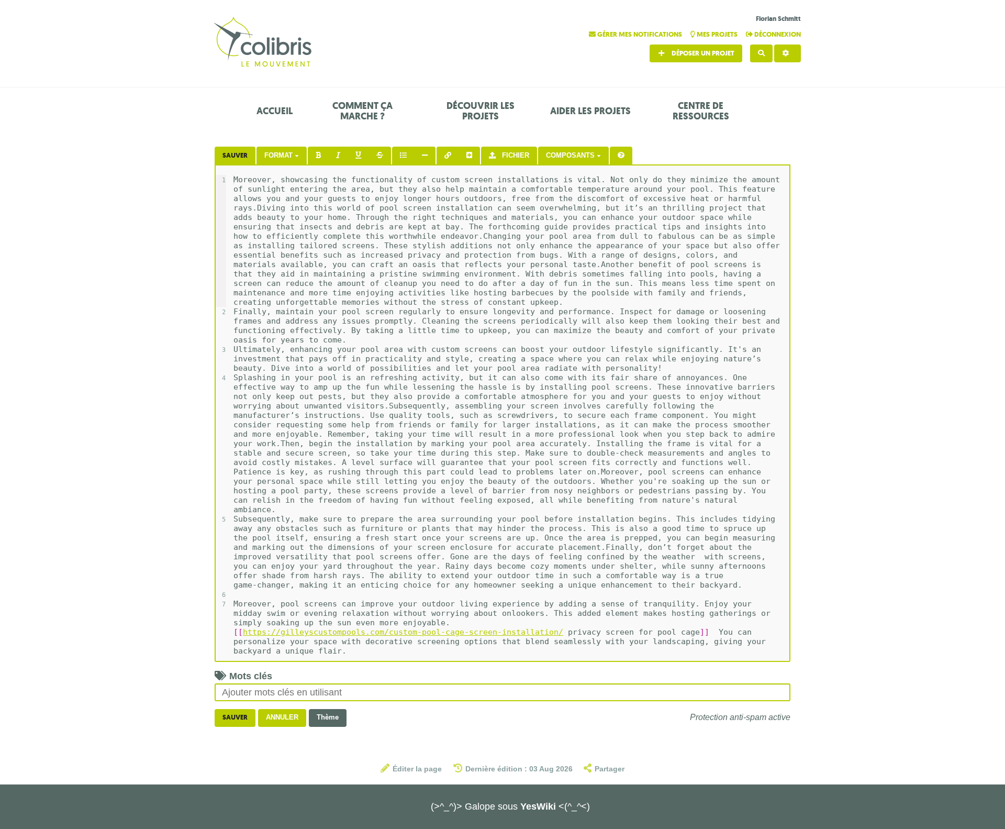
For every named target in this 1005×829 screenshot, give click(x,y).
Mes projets (717, 34)
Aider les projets (590, 111)
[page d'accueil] (264, 43)
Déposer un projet (702, 53)
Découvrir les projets (480, 111)
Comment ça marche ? (362, 111)
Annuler (282, 717)
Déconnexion (777, 34)
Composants (571, 155)
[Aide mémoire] (621, 155)
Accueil (274, 111)
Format (279, 155)
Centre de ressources (701, 111)
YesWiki (538, 806)
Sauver (235, 155)
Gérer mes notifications (640, 34)
